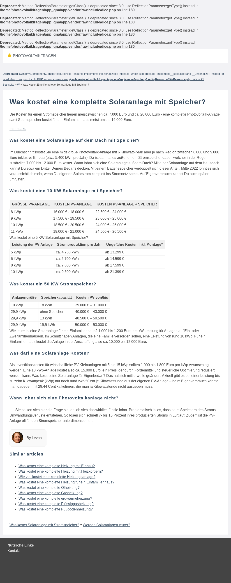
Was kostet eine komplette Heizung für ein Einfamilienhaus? (66, 482)
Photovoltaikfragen (34, 56)
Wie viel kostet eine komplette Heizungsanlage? (56, 477)
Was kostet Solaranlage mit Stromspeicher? (44, 525)
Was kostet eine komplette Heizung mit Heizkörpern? (60, 471)
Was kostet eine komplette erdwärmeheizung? (55, 498)
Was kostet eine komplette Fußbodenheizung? (55, 509)
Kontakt (13, 551)
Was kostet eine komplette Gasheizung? (50, 493)
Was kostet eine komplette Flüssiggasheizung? (56, 504)
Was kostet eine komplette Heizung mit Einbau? (56, 466)
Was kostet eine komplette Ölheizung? (49, 488)
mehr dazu (17, 129)
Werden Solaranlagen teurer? (106, 525)
